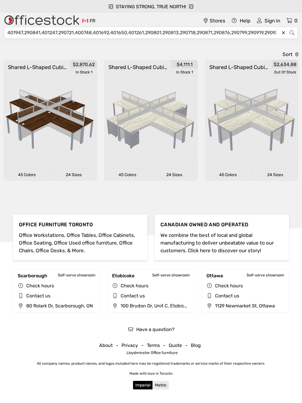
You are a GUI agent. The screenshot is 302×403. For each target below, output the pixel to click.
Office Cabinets (116, 235)
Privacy (130, 345)
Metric (161, 385)
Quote (175, 345)
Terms (153, 345)
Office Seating (35, 243)
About (106, 345)
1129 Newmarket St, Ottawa (244, 306)
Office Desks (50, 250)
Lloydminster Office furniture (152, 352)
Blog (196, 345)
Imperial (142, 385)
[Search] (292, 32)
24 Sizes (74, 174)
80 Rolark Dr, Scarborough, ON (59, 306)
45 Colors (27, 174)
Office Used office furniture (85, 243)
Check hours (40, 286)
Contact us (38, 296)
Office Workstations (41, 235)
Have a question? (155, 329)
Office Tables (81, 235)
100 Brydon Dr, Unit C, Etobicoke (155, 306)
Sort (288, 54)
